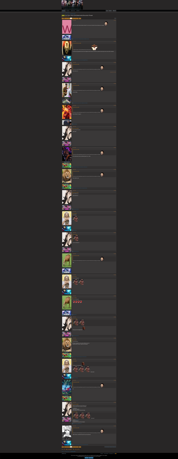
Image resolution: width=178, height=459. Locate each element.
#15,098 (115, 380)
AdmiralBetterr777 (66, 267)
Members (77, 10)
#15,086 (115, 126)
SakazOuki (67, 183)
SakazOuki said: (75, 192)
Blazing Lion (67, 55)
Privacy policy (111, 453)
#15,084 (115, 83)
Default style (64, 453)
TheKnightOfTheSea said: (76, 43)
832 (77, 18)
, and (81, 444)
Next (79, 18)
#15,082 (115, 41)
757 (74, 18)
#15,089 (115, 190)
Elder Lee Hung (66, 161)
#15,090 (115, 211)
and (76, 377)
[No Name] (67, 119)
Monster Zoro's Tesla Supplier (66, 395)
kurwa (67, 225)
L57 (66, 76)
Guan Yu (63, 16)
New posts (63, 12)
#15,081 (115, 20)
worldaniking (66, 34)
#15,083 (115, 62)
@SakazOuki (77, 419)
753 (67, 18)
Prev (63, 18)
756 (72, 18)
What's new (73, 10)
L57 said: (74, 213)
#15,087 (115, 147)
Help (114, 453)
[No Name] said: (75, 128)
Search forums (67, 12)
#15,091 (115, 232)
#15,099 (115, 402)
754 (69, 18)
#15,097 (115, 359)
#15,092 (115, 253)
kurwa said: (74, 234)
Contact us (101, 453)
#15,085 (115, 105)
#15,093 (115, 274)
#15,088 (115, 169)
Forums (63, 10)
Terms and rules (106, 453)
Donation (67, 10)
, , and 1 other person (80, 356)
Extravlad (66, 440)
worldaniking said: (75, 64)
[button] (69, 11)
